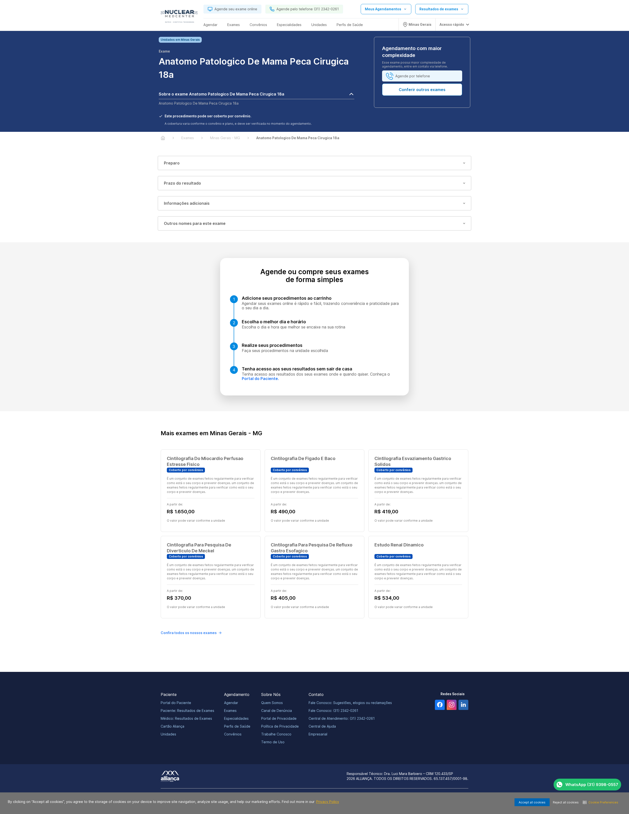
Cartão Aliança (172, 726)
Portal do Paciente (176, 703)
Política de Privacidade (280, 726)
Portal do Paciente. (260, 378)
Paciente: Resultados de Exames (187, 710)
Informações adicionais (187, 203)
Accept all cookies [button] (532, 802)
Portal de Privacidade (279, 718)
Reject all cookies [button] (566, 802)
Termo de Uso (273, 742)
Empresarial (318, 734)
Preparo (172, 163)
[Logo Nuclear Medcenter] (179, 17)
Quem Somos (272, 703)
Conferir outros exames (422, 89)
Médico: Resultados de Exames (186, 718)
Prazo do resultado (182, 183)
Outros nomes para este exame (195, 223)
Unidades (168, 734)
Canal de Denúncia (276, 710)
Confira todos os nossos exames (189, 633)
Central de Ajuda (322, 726)
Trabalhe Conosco (276, 734)
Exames (230, 710)
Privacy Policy (327, 802)
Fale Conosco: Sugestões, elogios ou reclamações (350, 703)
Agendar (231, 703)
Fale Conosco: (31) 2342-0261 (333, 710)
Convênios (233, 734)
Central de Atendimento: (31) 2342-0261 (342, 718)
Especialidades (236, 718)
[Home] (163, 138)
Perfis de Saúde (237, 726)
